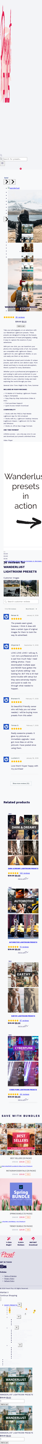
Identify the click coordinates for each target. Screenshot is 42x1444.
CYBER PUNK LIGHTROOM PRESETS (23, 1089)
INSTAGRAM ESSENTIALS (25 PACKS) (21, 1171)
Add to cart (21, 326)
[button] (25, 229)
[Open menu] (2, 163)
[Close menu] (0, 1299)
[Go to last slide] (7, 182)
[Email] (4, 1267)
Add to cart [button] (21, 879)
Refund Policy (9, 1281)
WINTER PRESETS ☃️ (18, 1314)
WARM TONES (19, 1342)
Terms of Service (10, 1276)
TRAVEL (16, 1358)
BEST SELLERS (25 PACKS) (21, 1158)
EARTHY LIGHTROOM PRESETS (23, 1016)
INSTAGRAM (18, 1349)
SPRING (16, 1325)
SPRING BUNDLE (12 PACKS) (21, 1214)
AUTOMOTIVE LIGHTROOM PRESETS (23, 942)
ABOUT (7, 1365)
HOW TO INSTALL (11, 1363)
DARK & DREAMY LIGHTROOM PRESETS (23, 868)
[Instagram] (1, 1267)
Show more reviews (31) (21, 783)
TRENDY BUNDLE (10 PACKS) (21, 1226)
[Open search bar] (1, 156)
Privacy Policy (9, 1278)
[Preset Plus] (6, 109)
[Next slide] (13, 182)
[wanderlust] (14, 188)
